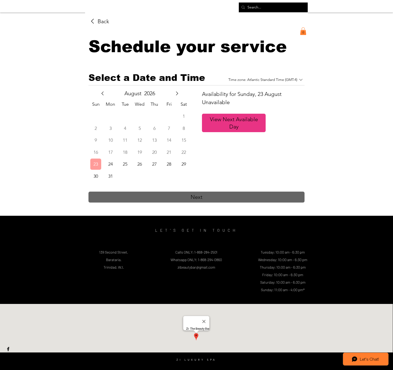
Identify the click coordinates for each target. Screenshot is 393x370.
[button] (303, 31)
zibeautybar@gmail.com (196, 267)
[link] (98, 21)
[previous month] (102, 93)
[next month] (177, 93)
